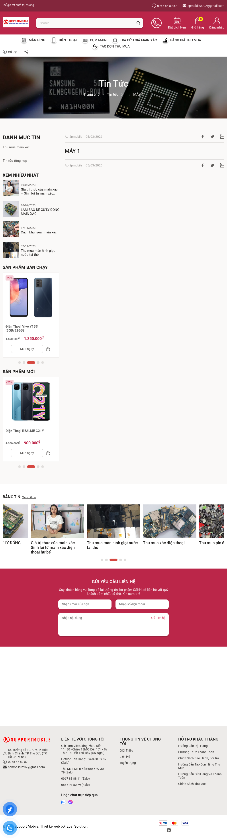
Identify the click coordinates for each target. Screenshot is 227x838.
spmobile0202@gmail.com (26, 767)
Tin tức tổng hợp (15, 161)
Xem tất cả (29, 497)
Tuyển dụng (128, 763)
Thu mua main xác (16, 147)
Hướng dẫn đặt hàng (193, 746)
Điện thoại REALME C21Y (25, 431)
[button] (19, 362)
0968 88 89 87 (18, 762)
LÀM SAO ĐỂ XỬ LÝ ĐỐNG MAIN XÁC (40, 212)
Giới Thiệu (126, 750)
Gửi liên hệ (158, 618)
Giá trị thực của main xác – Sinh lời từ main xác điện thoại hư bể (39, 191)
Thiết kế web (50, 826)
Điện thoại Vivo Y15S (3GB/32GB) (22, 328)
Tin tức (112, 94)
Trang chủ (92, 94)
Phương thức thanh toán (196, 752)
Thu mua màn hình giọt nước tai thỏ (38, 253)
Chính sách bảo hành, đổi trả (198, 758)
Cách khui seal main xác (39, 232)
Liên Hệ (125, 756)
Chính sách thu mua (192, 784)
